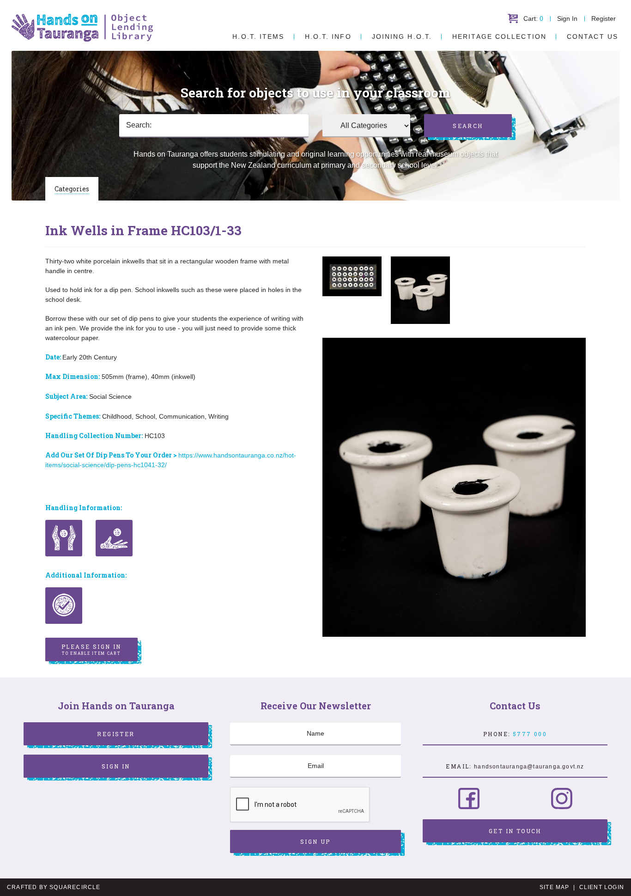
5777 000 (530, 734)
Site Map (555, 887)
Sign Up (315, 841)
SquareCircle (74, 887)
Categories (72, 188)
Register (603, 18)
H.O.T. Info (328, 36)
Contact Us (592, 36)
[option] (352, 276)
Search (468, 125)
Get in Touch (515, 831)
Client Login (601, 887)
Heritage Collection (499, 36)
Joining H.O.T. (402, 36)
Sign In (567, 18)
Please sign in (91, 649)
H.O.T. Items (258, 36)
